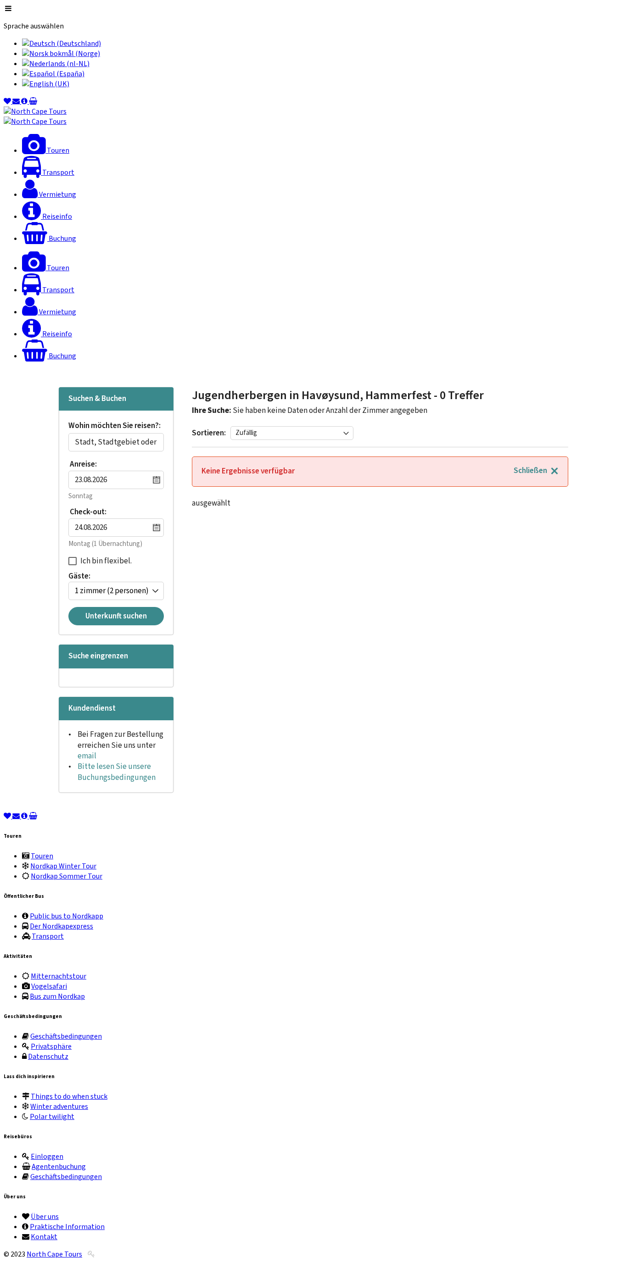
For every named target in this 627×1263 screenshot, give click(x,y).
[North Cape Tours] (35, 111)
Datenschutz (48, 1057)
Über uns (45, 1217)
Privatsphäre (51, 1046)
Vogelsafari (49, 986)
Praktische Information (67, 1227)
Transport (48, 936)
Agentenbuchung (59, 1167)
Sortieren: (209, 433)
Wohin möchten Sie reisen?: (114, 426)
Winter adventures (59, 1107)
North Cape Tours (54, 1254)
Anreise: (83, 464)
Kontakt (44, 1237)
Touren (42, 856)
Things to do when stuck (69, 1096)
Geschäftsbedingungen (66, 1036)
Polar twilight (52, 1117)
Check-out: (88, 511)
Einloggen (47, 1157)
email (87, 756)
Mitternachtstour (58, 976)
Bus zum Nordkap (57, 996)
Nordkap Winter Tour (63, 866)
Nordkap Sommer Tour (66, 876)
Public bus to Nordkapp (66, 916)
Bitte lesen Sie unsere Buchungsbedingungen (117, 772)
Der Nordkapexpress (61, 926)
